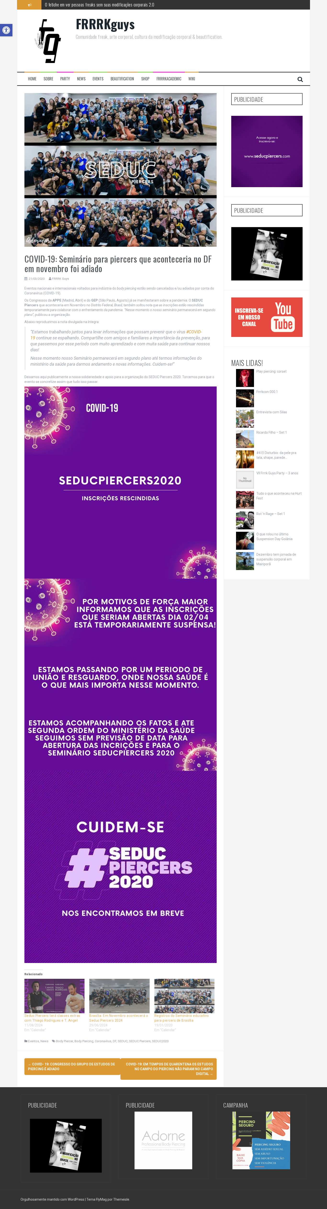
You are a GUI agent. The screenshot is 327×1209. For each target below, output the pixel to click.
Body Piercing (83, 1041)
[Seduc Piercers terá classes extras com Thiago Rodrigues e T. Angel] (54, 996)
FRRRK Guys (60, 278)
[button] (6, 30)
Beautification (122, 79)
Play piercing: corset (271, 371)
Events (98, 79)
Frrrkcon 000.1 (267, 392)
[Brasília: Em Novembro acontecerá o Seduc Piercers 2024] (119, 996)
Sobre (48, 79)
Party (65, 79)
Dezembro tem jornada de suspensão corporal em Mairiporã (276, 559)
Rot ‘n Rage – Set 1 (270, 514)
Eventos (33, 1041)
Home (32, 79)
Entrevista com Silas (271, 412)
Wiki (191, 79)
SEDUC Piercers (140, 1041)
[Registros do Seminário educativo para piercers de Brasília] (184, 996)
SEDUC (123, 1041)
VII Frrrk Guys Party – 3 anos (277, 473)
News (81, 79)
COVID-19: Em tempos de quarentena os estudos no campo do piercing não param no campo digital (169, 1069)
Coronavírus (103, 1041)
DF (114, 1041)
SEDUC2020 (160, 1041)
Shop (145, 79)
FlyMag (101, 1199)
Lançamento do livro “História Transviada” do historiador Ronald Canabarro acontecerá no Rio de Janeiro (125, 4)
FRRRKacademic (169, 79)
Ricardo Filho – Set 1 (271, 432)
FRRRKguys (105, 23)
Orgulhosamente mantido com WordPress (53, 1199)
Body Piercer (64, 1041)
